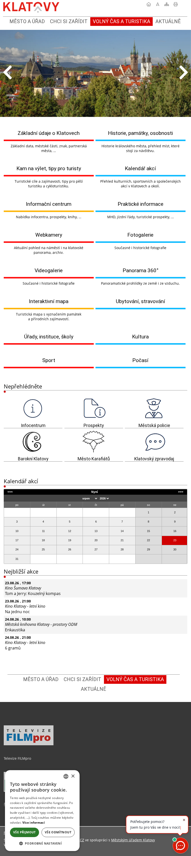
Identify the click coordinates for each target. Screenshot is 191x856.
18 (43, 540)
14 (122, 531)
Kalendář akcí (140, 168)
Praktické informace (140, 204)
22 (148, 540)
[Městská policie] (154, 408)
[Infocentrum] (33, 408)
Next (184, 73)
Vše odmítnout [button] (58, 832)
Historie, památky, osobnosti (140, 133)
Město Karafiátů (94, 458)
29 (148, 549)
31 (16, 558)
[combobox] (65, 776)
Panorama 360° (140, 270)
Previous (7, 73)
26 (69, 549)
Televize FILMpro (17, 758)
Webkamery (48, 235)
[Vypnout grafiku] (158, 5)
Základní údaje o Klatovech (49, 133)
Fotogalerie (140, 235)
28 (122, 549)
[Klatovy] (31, 6)
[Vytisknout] (176, 5)
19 (69, 540)
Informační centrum (48, 204)
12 (69, 531)
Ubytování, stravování (140, 301)
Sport (48, 360)
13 (96, 531)
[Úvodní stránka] (149, 5)
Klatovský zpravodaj (154, 458)
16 (174, 531)
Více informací (33, 822)
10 (16, 531)
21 (122, 540)
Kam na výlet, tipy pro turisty (48, 168)
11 (43, 531)
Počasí (140, 360)
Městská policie (154, 425)
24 (16, 549)
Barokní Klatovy (33, 458)
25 (43, 549)
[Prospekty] (93, 408)
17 (16, 540)
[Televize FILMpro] (28, 744)
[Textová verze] (185, 6)
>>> (180, 492)
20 (96, 540)
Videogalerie (49, 270)
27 (96, 549)
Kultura (140, 336)
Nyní (94, 492)
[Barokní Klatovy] (33, 441)
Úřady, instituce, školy (48, 336)
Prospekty (94, 425)
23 (174, 540)
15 (148, 531)
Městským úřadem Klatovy (133, 840)
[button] (42, 843)
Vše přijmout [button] (24, 832)
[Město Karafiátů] (93, 441)
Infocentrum (33, 425)
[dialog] (42, 810)
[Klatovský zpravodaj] (154, 441)
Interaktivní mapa (48, 301)
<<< (10, 492)
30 (174, 549)
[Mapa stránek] (167, 5)
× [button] (73, 776)
